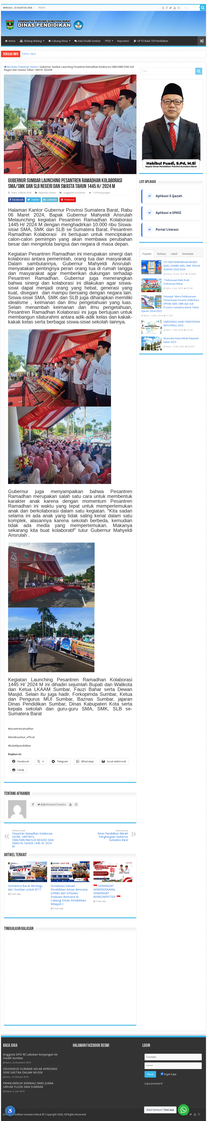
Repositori (123, 40)
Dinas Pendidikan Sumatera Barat (22, 1114)
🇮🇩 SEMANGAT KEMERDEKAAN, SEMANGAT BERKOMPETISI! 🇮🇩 (106, 891)
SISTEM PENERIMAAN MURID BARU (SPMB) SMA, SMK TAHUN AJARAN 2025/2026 (182, 266)
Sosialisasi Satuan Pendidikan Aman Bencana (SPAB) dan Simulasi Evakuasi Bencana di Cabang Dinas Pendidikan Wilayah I (69, 895)
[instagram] (178, 7)
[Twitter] (170, 7)
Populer (147, 253)
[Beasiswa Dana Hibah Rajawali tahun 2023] (151, 343)
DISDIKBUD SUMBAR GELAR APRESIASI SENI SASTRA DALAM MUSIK (30, 1070)
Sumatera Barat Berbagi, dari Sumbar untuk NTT (25, 887)
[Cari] (203, 8)
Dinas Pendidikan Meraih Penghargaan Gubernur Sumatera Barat (112, 835)
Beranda (11, 66)
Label (174, 253)
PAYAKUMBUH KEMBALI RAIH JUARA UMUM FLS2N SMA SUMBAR (28, 1085)
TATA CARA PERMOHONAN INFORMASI (45, 53)
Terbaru (161, 253)
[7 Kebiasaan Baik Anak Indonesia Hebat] (151, 285)
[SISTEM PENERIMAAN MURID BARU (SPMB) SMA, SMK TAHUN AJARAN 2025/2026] (151, 267)
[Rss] (163, 7)
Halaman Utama (28, 66)
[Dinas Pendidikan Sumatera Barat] (44, 24)
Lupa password (154, 1083)
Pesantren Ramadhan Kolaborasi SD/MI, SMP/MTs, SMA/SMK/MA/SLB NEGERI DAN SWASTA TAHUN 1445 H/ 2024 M (33, 838)
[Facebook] (167, 7)
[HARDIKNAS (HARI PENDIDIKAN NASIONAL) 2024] (151, 327)
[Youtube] (174, 7)
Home (41, 7)
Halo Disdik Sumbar (89, 40)
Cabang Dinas (60, 40)
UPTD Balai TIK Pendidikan (152, 40)
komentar (187, 253)
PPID (108, 40)
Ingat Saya (169, 1074)
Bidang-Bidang (33, 40)
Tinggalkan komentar (74, 192)
